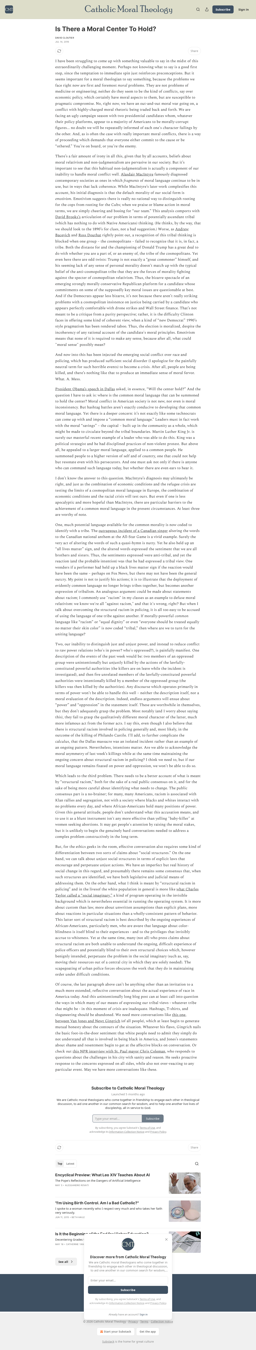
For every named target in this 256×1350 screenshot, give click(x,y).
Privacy (133, 1321)
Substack (108, 1341)
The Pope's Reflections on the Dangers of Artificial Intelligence (97, 1180)
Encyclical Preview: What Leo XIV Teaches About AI (102, 1175)
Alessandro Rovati (77, 1185)
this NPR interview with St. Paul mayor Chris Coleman (119, 1051)
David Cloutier (64, 37)
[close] (166, 1239)
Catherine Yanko (76, 1244)
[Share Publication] (207, 9)
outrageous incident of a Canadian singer (133, 531)
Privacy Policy (158, 1303)
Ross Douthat (89, 235)
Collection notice (162, 1321)
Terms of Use (147, 1299)
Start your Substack (117, 1331)
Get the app (148, 1331)
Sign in (243, 9)
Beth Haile (78, 1217)
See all (63, 1262)
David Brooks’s (68, 217)
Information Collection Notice (126, 1303)
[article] (128, 1183)
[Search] (198, 9)
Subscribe (223, 9)
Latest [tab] (70, 1163)
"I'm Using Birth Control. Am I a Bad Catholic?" (97, 1203)
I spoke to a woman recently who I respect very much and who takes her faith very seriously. (108, 1210)
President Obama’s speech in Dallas (85, 389)
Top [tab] (60, 1163)
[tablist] (66, 1164)
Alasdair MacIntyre (137, 174)
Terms (144, 1321)
